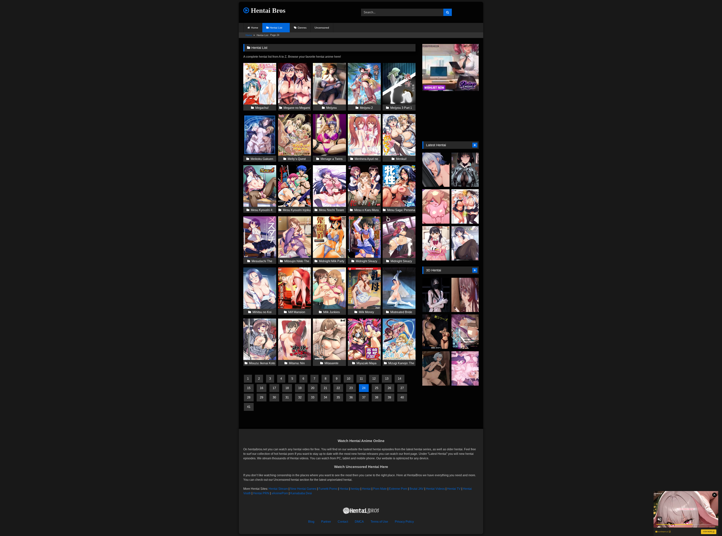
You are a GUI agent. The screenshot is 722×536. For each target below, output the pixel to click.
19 (300, 388)
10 (348, 378)
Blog (311, 521)
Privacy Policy (404, 521)
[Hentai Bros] (361, 511)
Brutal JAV (417, 488)
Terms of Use (379, 521)
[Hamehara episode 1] (465, 243)
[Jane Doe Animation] (465, 170)
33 (312, 397)
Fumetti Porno (328, 488)
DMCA (359, 521)
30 (274, 397)
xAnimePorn (280, 493)
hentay (355, 488)
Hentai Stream (278, 488)
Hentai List (276, 27)
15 (248, 388)
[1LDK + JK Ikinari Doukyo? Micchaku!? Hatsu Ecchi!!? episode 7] (436, 243)
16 (261, 388)
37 (364, 397)
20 (312, 388)
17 (274, 388)
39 (389, 397)
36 (351, 397)
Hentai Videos (435, 488)
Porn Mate (380, 488)
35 (338, 397)
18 (287, 388)
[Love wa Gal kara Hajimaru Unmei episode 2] (465, 206)
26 (389, 388)
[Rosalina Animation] (436, 206)
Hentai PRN (261, 493)
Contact (343, 521)
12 (374, 378)
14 (399, 378)
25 (376, 388)
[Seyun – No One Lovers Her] (436, 295)
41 (248, 406)
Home (254, 27)
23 (351, 388)
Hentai (344, 488)
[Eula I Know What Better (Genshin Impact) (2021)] (436, 368)
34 (325, 397)
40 (402, 397)
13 (386, 378)
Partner (326, 521)
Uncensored (322, 27)
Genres (302, 27)
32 (300, 397)
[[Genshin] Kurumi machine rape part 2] (465, 295)
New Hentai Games (303, 488)
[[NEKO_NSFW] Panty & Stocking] (465, 368)
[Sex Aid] (436, 331)
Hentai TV (454, 488)
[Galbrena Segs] (436, 170)
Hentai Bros (267, 10)
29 (261, 397)
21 (325, 388)
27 (402, 388)
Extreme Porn (398, 488)
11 (361, 378)
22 (338, 388)
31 (287, 397)
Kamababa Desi (301, 493)
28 (248, 397)
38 (376, 397)
